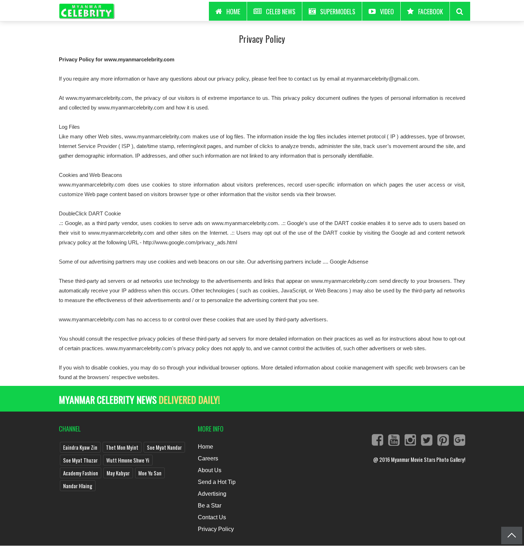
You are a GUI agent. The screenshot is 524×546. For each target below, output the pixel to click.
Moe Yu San (149, 473)
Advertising (212, 494)
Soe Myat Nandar (164, 447)
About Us (209, 470)
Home (205, 447)
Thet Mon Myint (122, 447)
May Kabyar (118, 473)
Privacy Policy (262, 38)
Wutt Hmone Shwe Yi (127, 460)
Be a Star (209, 505)
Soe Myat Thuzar (80, 460)
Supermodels (337, 11)
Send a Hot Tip (217, 482)
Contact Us (212, 517)
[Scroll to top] (511, 535)
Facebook (430, 11)
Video (387, 11)
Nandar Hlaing (77, 486)
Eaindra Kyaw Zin (80, 447)
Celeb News (281, 11)
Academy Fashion (80, 473)
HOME (233, 11)
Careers (208, 458)
